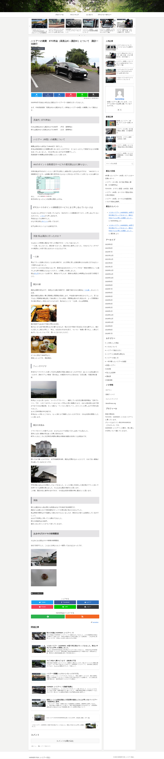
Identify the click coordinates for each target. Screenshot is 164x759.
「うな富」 (87, 290)
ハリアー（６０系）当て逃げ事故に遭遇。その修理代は (118, 183)
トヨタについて (111, 347)
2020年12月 (109, 270)
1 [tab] (79, 35)
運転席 (108, 376)
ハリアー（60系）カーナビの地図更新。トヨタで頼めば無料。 (119, 200)
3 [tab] (84, 35)
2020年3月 (109, 304)
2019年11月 (109, 318)
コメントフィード (112, 399)
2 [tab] (82, 35)
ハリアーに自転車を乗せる (115, 354)
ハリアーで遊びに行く (37, 593)
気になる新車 (110, 372)
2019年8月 (109, 330)
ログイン (109, 390)
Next (134, 26)
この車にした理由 (112, 343)
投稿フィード (110, 394)
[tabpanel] (39, 26)
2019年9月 (109, 326)
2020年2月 (109, 307)
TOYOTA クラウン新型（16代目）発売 (119, 188)
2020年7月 (109, 289)
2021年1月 (109, 267)
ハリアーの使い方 (112, 358)
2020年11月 (109, 274)
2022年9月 (109, 248)
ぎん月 (36, 273)
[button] (132, 164)
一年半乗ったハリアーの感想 (116, 361)
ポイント (45, 221)
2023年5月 (109, 244)
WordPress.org (111, 403)
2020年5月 (109, 296)
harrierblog (119, 99)
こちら (42, 216)
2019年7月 (109, 333)
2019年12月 (109, 315)
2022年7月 (109, 252)
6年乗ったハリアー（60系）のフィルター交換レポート (119, 177)
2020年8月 (109, 285)
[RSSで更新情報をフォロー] (82, 616)
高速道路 (109, 380)
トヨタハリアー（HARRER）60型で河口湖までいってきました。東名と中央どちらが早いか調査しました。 (121, 215)
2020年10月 (109, 278)
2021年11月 (109, 259)
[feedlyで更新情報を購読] (48, 616)
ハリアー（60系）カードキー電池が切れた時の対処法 (119, 193)
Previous (29, 26)
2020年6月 (109, 292)
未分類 (108, 369)
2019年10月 (109, 322)
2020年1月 (109, 311)
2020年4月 (109, 300)
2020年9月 (109, 281)
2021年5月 (109, 263)
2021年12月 (109, 255)
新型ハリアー (110, 365)
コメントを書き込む (65, 741)
